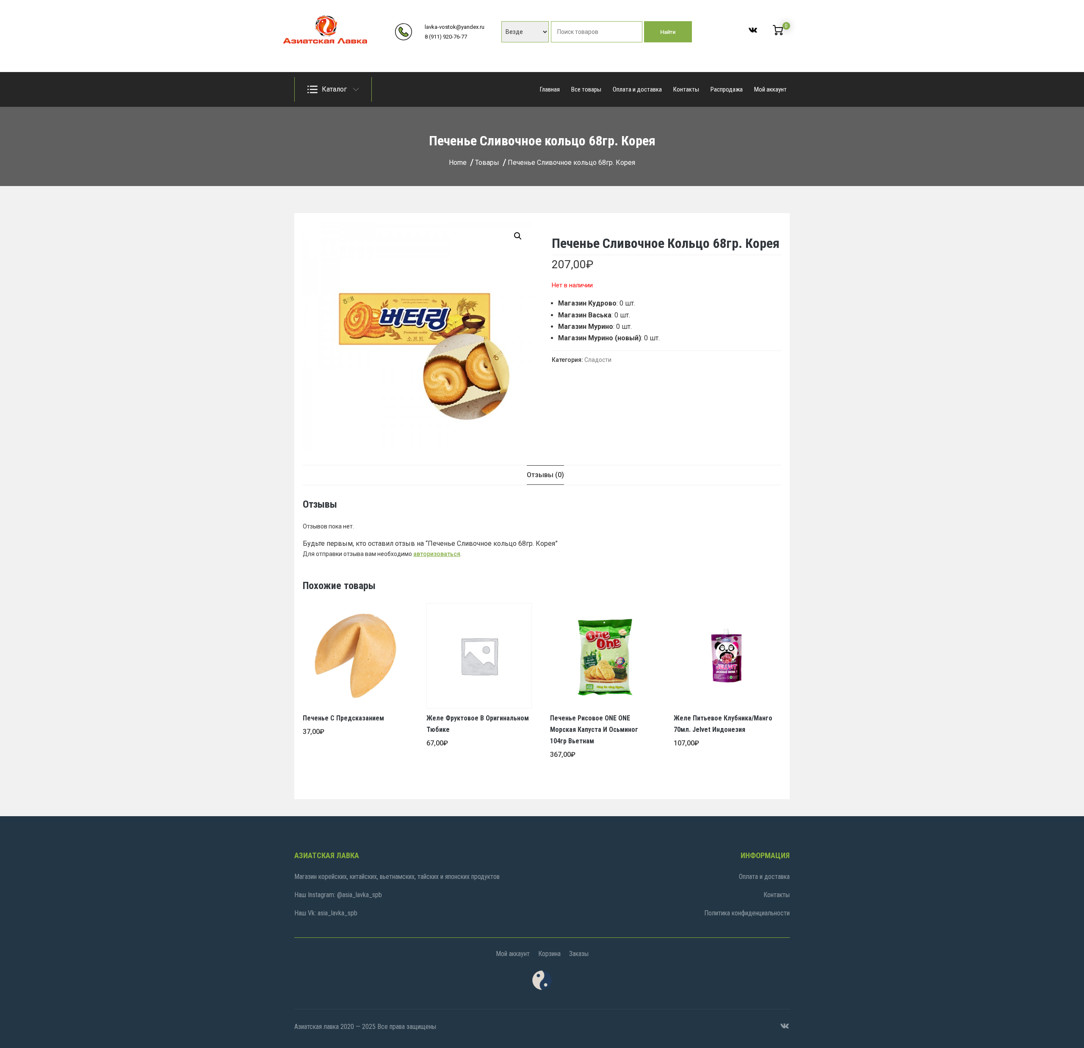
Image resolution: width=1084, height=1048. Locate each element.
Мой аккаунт (770, 89)
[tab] (545, 474)
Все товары (586, 89)
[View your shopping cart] (778, 33)
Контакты (686, 89)
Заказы (579, 954)
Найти (667, 32)
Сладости (597, 359)
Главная (550, 89)
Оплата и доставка (637, 89)
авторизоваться (436, 553)
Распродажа (727, 89)
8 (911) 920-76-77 (446, 36)
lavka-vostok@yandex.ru (454, 27)
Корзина (549, 954)
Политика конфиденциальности (747, 913)
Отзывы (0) (545, 475)
